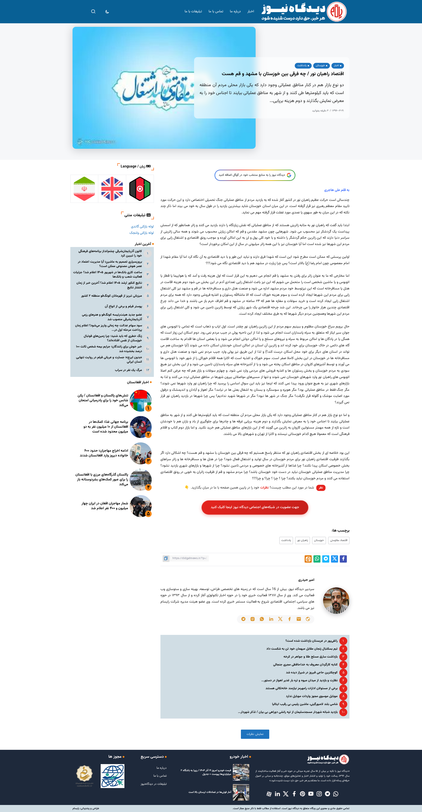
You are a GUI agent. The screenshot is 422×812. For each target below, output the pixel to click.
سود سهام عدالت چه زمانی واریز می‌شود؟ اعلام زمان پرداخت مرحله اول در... (108, 327)
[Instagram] (319, 794)
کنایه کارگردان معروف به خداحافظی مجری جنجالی (305, 664)
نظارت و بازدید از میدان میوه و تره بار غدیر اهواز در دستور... (299, 680)
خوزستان (319, 540)
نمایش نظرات (255, 734)
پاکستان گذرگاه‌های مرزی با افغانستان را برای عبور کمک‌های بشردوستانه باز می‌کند (101, 479)
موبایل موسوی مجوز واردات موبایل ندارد (312, 696)
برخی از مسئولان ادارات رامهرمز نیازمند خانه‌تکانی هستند (302, 688)
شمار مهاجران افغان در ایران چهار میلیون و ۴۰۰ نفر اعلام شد (105, 506)
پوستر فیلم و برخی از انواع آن (123, 306)
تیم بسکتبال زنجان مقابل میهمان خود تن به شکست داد (302, 648)
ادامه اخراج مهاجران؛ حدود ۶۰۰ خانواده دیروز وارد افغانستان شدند (104, 453)
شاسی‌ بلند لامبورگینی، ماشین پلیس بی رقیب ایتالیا (305, 704)
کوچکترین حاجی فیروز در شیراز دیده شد (312, 672)
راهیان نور (302, 540)
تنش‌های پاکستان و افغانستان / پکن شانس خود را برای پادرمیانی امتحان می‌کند (103, 400)
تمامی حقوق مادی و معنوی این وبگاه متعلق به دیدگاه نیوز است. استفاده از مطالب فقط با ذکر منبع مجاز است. (291, 808)
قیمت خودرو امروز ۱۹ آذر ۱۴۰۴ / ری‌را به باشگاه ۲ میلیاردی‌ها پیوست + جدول (206, 772)
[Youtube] (311, 794)
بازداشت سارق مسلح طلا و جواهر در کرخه (311, 656)
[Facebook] (294, 794)
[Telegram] (327, 794)
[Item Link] (141, 401)
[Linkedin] (277, 794)
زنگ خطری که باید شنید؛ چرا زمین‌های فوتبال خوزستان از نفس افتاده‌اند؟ (113, 338)
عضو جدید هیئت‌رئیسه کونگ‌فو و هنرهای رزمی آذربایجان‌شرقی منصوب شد (112, 317)
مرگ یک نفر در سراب (128, 370)
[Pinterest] (302, 794)
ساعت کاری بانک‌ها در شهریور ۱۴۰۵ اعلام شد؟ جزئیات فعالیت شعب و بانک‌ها (107, 274)
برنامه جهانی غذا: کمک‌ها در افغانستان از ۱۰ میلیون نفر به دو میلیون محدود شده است (106, 427)
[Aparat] (269, 794)
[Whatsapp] (336, 794)
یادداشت (286, 540)
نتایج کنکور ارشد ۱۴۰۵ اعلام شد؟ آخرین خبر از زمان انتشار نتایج (109, 285)
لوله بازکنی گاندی (142, 226)
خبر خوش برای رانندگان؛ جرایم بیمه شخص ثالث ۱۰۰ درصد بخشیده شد (109, 349)
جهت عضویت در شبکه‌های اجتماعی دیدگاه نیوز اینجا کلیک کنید (255, 507)
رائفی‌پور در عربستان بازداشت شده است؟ (312, 640)
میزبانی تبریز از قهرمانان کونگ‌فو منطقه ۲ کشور (111, 295)
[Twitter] (286, 794)
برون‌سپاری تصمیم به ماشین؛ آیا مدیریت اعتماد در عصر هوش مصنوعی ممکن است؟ (110, 264)
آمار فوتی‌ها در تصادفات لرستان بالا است (210, 792)
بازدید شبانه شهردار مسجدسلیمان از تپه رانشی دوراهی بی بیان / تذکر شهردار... (288, 712)
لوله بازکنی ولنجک (141, 233)
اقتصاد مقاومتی (338, 540)
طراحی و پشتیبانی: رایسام (86, 808)
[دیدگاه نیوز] (304, 12)
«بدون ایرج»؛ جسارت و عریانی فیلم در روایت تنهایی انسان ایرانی (109, 359)
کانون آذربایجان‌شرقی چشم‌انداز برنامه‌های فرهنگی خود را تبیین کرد (110, 253)
